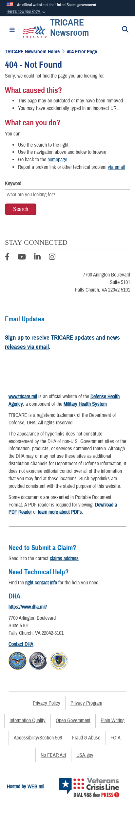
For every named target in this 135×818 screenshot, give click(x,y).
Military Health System (85, 404)
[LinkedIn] (37, 258)
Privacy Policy (46, 703)
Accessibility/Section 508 (38, 738)
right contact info (41, 582)
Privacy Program (86, 703)
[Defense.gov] (18, 660)
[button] (27, 12)
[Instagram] (52, 258)
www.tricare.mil (23, 396)
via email (116, 167)
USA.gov (84, 755)
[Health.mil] (38, 660)
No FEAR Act (53, 755)
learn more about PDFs (60, 512)
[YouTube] (22, 258)
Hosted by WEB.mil (25, 786)
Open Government (73, 720)
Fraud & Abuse (86, 738)
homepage (57, 159)
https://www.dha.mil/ (28, 607)
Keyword (13, 183)
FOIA (115, 738)
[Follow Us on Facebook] (7, 258)
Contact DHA (21, 644)
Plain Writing (113, 720)
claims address (64, 558)
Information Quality (28, 720)
